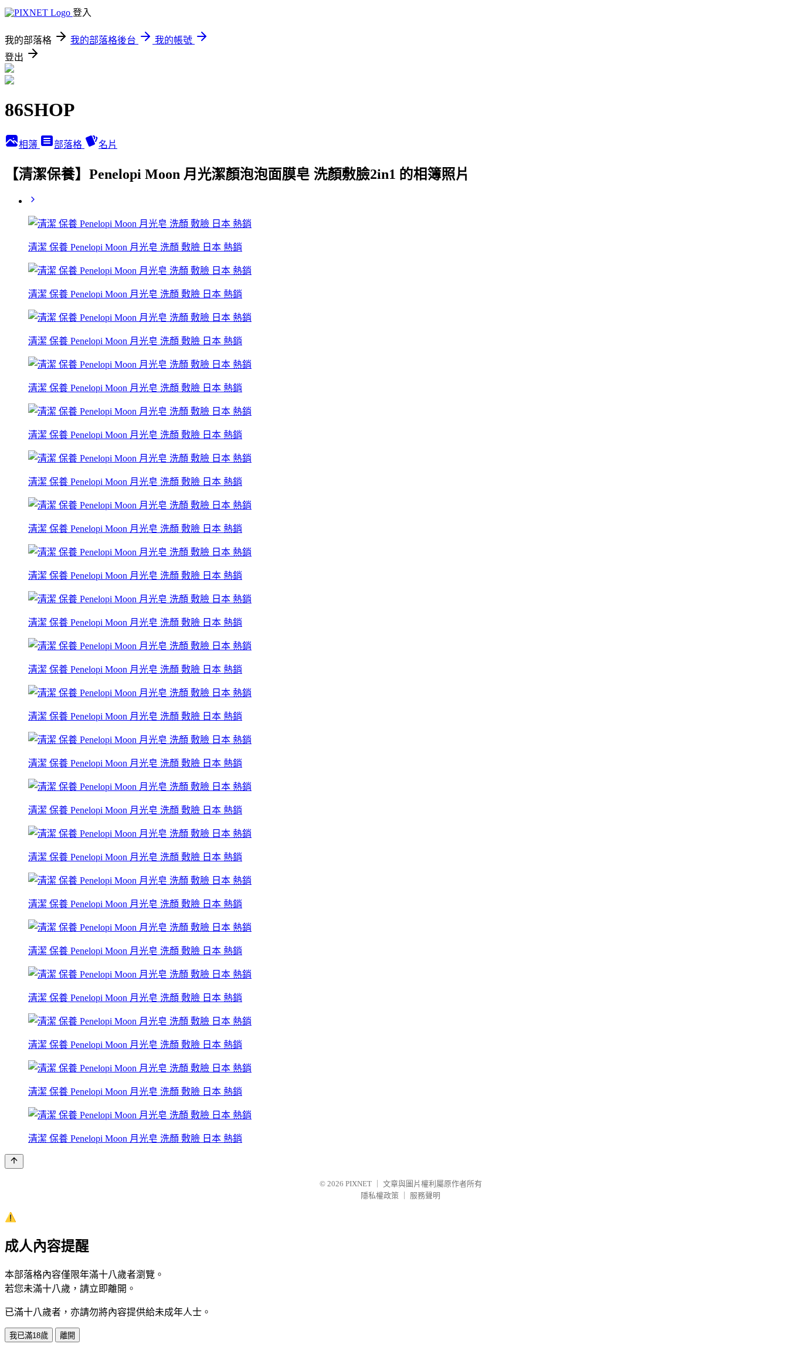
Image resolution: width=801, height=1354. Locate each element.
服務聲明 (425, 1195)
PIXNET (358, 1183)
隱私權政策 (380, 1195)
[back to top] (14, 1161)
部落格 (69, 145)
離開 (67, 1335)
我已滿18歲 (28, 1335)
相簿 (29, 145)
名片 (108, 145)
